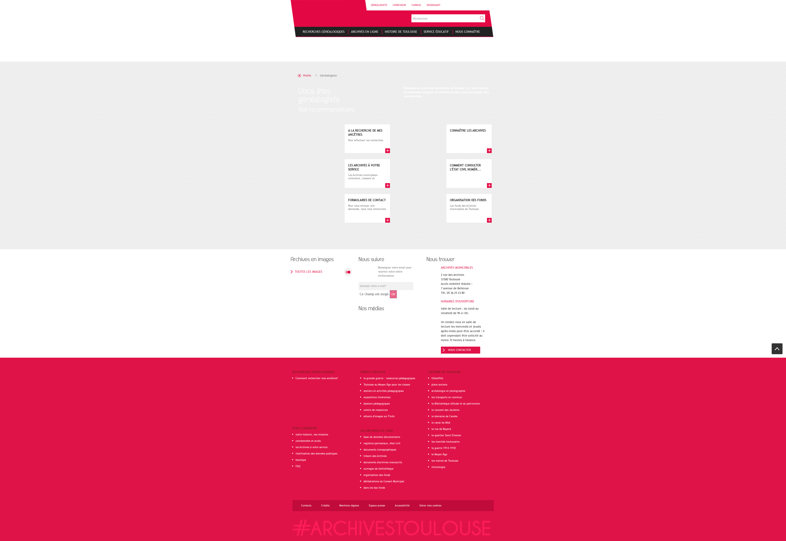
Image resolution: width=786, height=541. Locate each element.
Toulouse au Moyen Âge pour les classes (387, 384)
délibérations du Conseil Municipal (384, 481)
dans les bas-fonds (374, 487)
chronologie (438, 467)
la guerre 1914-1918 (443, 448)
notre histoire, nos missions (312, 434)
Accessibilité (402, 505)
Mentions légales (349, 505)
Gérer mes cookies (430, 505)
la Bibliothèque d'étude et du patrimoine (455, 403)
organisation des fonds (377, 475)
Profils (307, 75)
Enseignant (433, 5)
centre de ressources (376, 410)
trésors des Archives (375, 456)
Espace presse (377, 505)
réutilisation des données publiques (316, 453)
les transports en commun (446, 397)
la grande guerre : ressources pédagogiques (389, 378)
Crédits (325, 505)
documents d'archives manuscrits (383, 462)
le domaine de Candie (444, 416)
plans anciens (439, 384)
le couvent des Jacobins (445, 410)
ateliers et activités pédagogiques (384, 391)
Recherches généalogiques (313, 372)
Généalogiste (379, 5)
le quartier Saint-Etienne (446, 435)
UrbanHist (437, 378)
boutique (301, 460)
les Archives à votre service (312, 447)
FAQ (298, 466)
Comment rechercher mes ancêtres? (317, 378)
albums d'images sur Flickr (379, 416)
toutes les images (308, 272)
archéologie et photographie (448, 391)
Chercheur (399, 5)
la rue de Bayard (441, 429)
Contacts (306, 505)
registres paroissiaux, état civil (382, 443)
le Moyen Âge (439, 454)
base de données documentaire (382, 437)
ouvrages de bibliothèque (378, 468)
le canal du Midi (440, 422)
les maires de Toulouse (444, 460)
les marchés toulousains (445, 441)
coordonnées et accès (308, 441)
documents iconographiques (380, 449)
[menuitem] (323, 32)
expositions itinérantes (377, 397)
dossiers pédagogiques (377, 403)
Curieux (416, 5)
